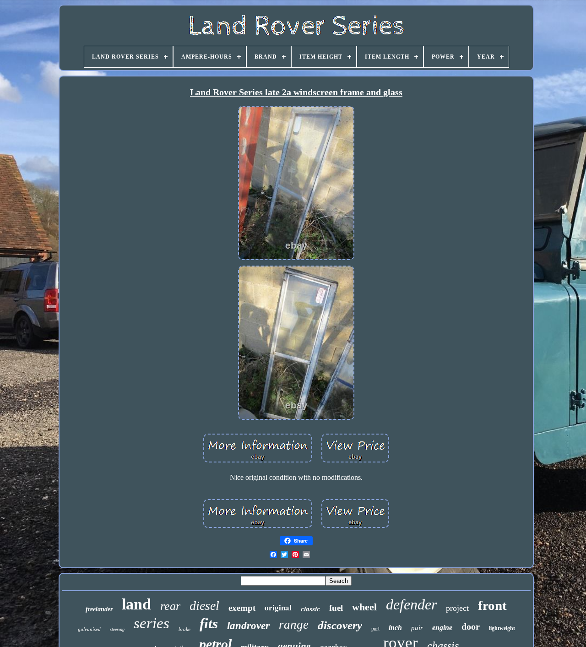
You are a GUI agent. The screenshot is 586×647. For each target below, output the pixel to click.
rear (170, 606)
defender (411, 604)
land (136, 604)
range (294, 624)
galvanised (89, 629)
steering (117, 629)
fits (209, 623)
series (151, 623)
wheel (364, 607)
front (492, 605)
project (457, 608)
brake (184, 629)
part (375, 628)
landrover (248, 625)
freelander (99, 609)
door (470, 626)
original (278, 607)
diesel (204, 605)
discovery (340, 625)
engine (442, 627)
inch (395, 627)
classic (310, 609)
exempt (241, 608)
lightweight (502, 628)
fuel (336, 608)
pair (417, 627)
